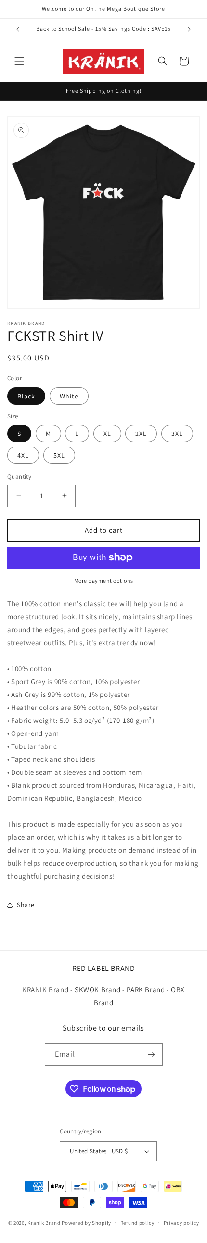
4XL (23, 455)
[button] (19, 61)
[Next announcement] (189, 29)
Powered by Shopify (86, 1222)
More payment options (103, 580)
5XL (59, 455)
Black (26, 396)
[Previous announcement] (17, 29)
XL (107, 433)
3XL (177, 433)
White (69, 396)
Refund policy (137, 1222)
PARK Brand (146, 989)
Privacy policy (181, 1222)
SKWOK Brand (98, 989)
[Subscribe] (151, 1054)
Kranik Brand (43, 1222)
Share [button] (26, 904)
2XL (141, 433)
